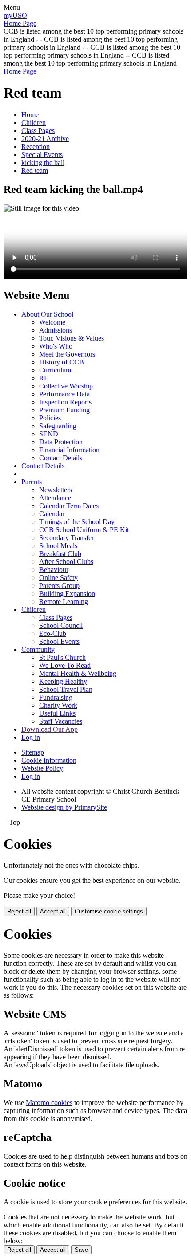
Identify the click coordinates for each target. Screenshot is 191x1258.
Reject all (19, 911)
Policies (50, 418)
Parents (31, 482)
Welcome (52, 322)
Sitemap (32, 752)
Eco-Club (52, 633)
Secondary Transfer (66, 537)
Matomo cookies (49, 1102)
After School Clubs (66, 561)
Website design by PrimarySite (64, 807)
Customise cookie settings (109, 911)
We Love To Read (65, 665)
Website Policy (42, 768)
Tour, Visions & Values (71, 338)
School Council (61, 625)
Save (81, 1249)
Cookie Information (48, 760)
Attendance (55, 498)
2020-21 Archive (45, 138)
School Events (59, 641)
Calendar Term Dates (69, 505)
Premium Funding (64, 410)
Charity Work (58, 705)
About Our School (47, 314)
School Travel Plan (65, 689)
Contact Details (60, 458)
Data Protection (61, 442)
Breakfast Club (60, 553)
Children (33, 122)
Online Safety (58, 577)
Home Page (20, 23)
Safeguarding (57, 426)
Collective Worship (66, 386)
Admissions (55, 330)
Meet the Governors (67, 354)
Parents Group (59, 585)
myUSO (15, 15)
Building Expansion (67, 593)
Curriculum (55, 370)
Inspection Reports (65, 402)
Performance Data (64, 394)
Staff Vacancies (60, 721)
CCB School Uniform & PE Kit (84, 529)
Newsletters (55, 490)
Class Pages (38, 130)
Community (38, 649)
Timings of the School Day (77, 521)
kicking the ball (42, 162)
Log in (30, 737)
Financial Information (69, 450)
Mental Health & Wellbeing (77, 673)
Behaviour (53, 569)
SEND (48, 434)
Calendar (51, 513)
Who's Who (55, 346)
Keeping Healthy (63, 681)
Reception (35, 146)
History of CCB (61, 362)
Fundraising (55, 697)
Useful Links (57, 713)
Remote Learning (63, 601)
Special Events (42, 154)
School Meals (58, 545)
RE (43, 378)
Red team (34, 170)
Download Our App (49, 729)
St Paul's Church (62, 657)
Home (30, 114)
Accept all (53, 911)
